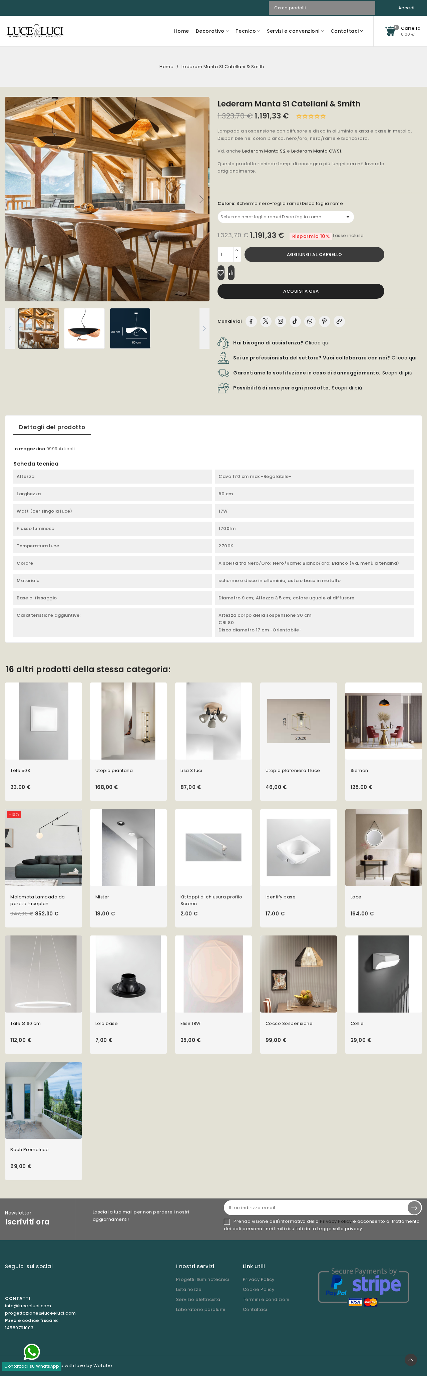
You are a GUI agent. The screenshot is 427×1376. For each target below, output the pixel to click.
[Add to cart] (79, 730)
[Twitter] (266, 321)
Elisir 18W (190, 1023)
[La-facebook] (22, 1283)
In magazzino (29, 449)
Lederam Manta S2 (264, 151)
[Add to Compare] (231, 272)
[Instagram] (280, 321)
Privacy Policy (336, 1221)
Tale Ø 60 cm (25, 1023)
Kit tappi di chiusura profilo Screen (211, 900)
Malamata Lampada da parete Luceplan (37, 900)
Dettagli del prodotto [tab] (52, 427)
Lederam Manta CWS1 (316, 151)
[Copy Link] (339, 321)
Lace (356, 897)
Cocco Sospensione (289, 1023)
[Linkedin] (50, 1283)
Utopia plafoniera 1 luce (293, 770)
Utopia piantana (114, 770)
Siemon (359, 770)
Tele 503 (20, 770)
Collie (357, 1023)
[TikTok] (295, 321)
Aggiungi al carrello (314, 254)
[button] (201, 199)
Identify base (281, 897)
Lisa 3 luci (191, 770)
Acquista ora (301, 291)
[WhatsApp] (310, 321)
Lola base (106, 1023)
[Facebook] (251, 321)
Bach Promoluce (29, 1149)
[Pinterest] (324, 321)
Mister (102, 897)
